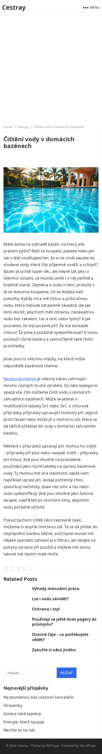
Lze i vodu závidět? (50, 599)
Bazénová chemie (19, 378)
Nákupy (23, 127)
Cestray (14, 7)
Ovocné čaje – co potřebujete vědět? (60, 637)
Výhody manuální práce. (56, 588)
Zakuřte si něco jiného (54, 650)
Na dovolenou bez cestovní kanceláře (38, 697)
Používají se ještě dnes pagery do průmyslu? (64, 621)
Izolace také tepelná (22, 713)
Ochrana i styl (46, 609)
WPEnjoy (52, 745)
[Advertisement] (51, 68)
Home (8, 127)
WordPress (88, 745)
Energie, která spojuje (23, 722)
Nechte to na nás (19, 730)
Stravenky (12, 705)
